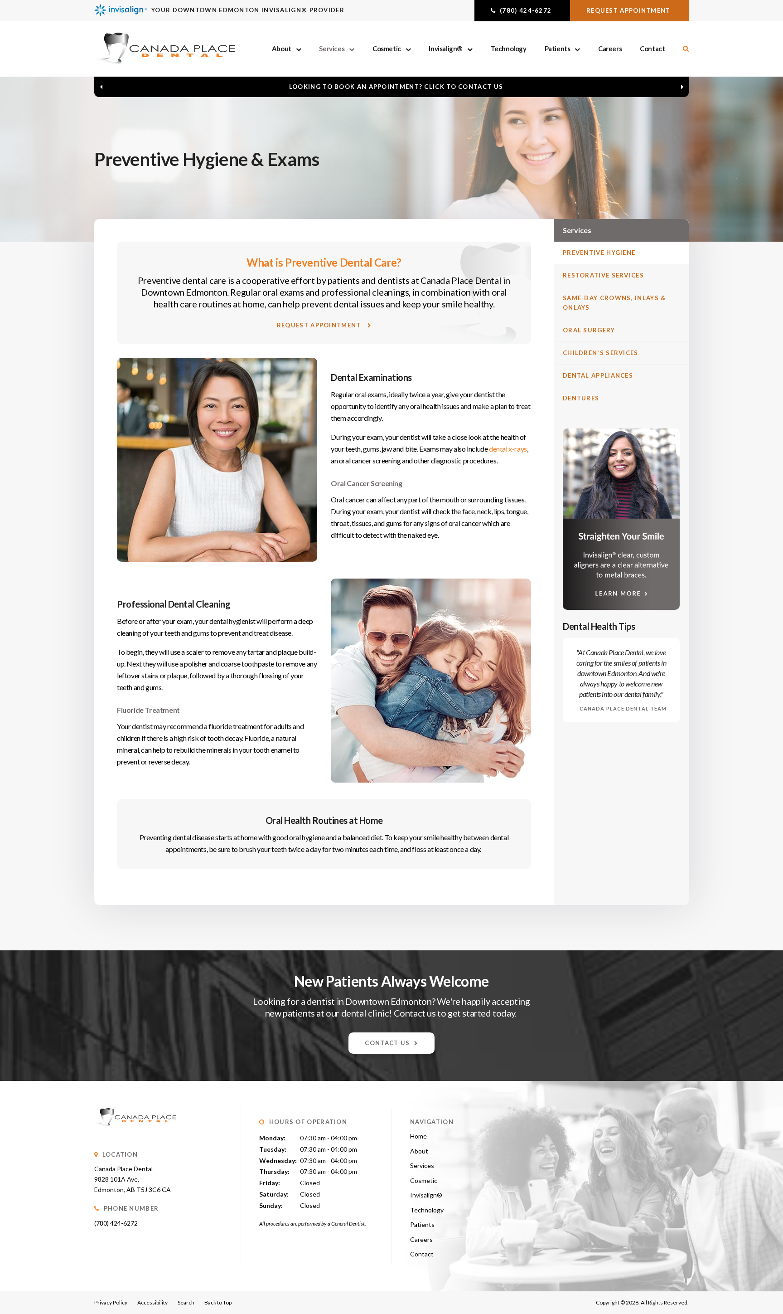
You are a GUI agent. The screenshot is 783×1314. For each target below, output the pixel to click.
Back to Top (218, 1302)
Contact (652, 48)
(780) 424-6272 (116, 1223)
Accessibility (152, 1302)
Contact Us (387, 1042)
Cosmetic (386, 48)
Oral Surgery (589, 330)
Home (418, 1136)
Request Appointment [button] (629, 10)
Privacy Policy (110, 1302)
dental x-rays (508, 448)
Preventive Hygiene (599, 252)
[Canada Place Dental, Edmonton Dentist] (135, 1135)
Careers (610, 48)
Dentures (581, 398)
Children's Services (600, 352)
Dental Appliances (598, 375)
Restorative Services (603, 275)
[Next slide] (682, 86)
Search (186, 1302)
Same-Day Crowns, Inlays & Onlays (614, 302)
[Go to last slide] (101, 86)
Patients (557, 48)
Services (331, 48)
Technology (509, 48)
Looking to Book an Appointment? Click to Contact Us (396, 86)
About (281, 48)
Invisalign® (446, 48)
